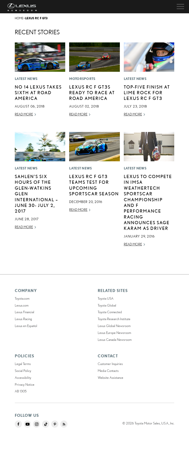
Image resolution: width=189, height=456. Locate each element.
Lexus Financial (24, 312)
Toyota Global (107, 305)
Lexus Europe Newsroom (114, 333)
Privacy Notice (24, 384)
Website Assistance (110, 378)
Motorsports (82, 79)
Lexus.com (22, 305)
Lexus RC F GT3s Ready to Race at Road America (92, 92)
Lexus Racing (23, 319)
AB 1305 (21, 391)
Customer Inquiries (110, 364)
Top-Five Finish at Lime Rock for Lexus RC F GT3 (147, 92)
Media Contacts (108, 371)
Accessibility (23, 378)
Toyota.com (22, 298)
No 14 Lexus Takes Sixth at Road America (38, 92)
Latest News (26, 79)
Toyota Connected (110, 312)
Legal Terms (23, 364)
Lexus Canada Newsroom (115, 340)
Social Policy (23, 371)
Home (19, 18)
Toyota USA (105, 298)
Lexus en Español (26, 326)
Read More (24, 114)
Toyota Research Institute (114, 319)
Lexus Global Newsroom (114, 326)
